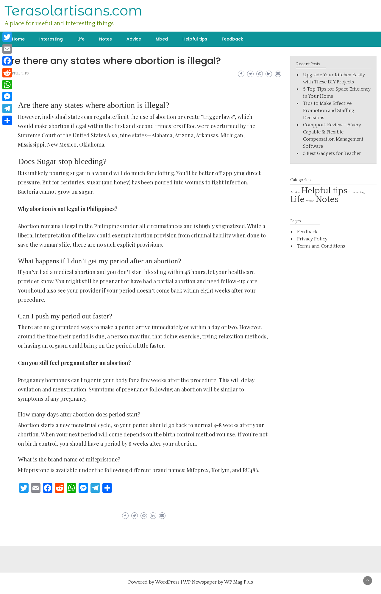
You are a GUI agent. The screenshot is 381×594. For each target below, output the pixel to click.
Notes (105, 39)
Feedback (232, 39)
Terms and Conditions (321, 246)
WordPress (167, 582)
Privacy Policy (312, 239)
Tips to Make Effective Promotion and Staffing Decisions (328, 110)
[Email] (7, 49)
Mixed (162, 39)
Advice (134, 39)
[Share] (7, 120)
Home (18, 39)
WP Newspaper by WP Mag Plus (218, 582)
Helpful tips (194, 39)
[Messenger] (7, 96)
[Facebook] (7, 61)
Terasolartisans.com (73, 10)
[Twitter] (7, 37)
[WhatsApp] (7, 85)
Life (81, 39)
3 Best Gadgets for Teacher (332, 153)
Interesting (51, 39)
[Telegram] (7, 108)
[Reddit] (7, 73)
